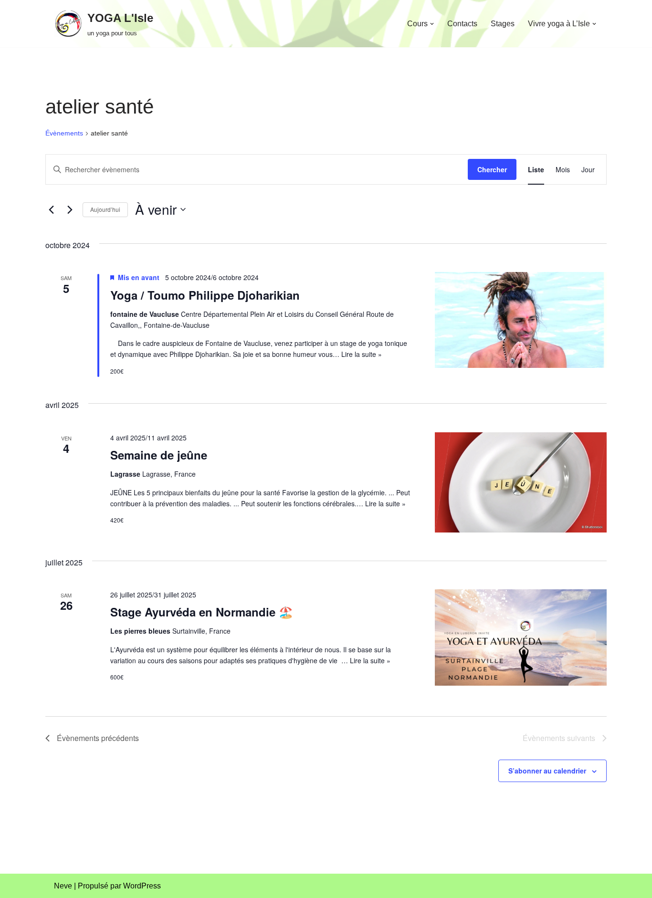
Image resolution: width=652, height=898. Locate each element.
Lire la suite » (361, 354)
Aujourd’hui (105, 209)
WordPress (142, 886)
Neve (63, 886)
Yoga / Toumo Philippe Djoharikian (205, 295)
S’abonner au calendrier (547, 770)
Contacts (462, 24)
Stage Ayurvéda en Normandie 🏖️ (201, 612)
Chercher (492, 169)
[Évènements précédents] (51, 209)
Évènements (64, 133)
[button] (432, 24)
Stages (503, 24)
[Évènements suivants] (69, 209)
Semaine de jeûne (158, 455)
